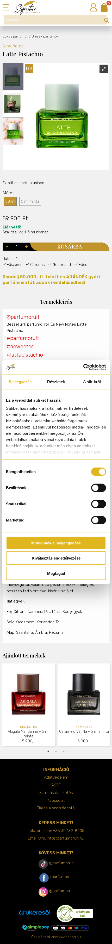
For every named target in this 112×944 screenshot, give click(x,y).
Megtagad (56, 573)
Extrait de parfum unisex (23, 183)
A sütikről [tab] (92, 381)
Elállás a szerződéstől (56, 808)
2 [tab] (56, 751)
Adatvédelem (56, 777)
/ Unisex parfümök (43, 36)
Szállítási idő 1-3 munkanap (25, 229)
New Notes (13, 46)
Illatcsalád (11, 259)
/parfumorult (61, 876)
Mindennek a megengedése (56, 543)
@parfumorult (23, 317)
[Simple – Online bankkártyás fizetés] (56, 928)
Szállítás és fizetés (56, 792)
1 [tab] (48, 751)
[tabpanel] (28, 705)
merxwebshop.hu (66, 937)
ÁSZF (56, 785)
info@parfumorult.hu (65, 838)
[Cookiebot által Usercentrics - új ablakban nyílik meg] (83, 367)
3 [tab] (63, 751)
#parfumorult (23, 338)
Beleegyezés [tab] (20, 381)
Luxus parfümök (15, 36)
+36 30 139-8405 (68, 830)
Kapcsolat (56, 800)
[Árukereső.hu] (34, 914)
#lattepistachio (25, 355)
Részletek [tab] (56, 381)
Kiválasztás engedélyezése (56, 558)
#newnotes (20, 346)
